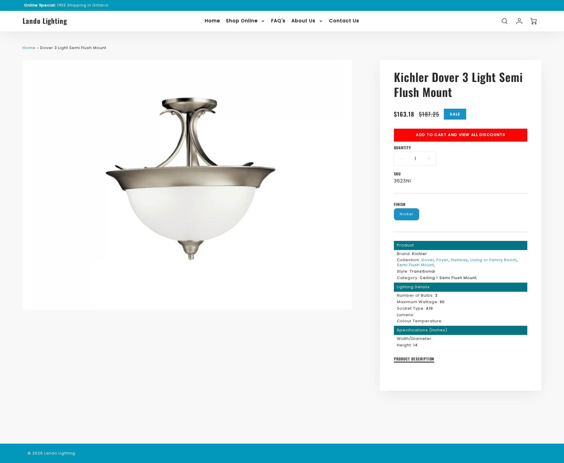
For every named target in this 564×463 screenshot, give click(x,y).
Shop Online (242, 21)
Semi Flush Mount (415, 265)
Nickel (406, 214)
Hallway (459, 260)
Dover (428, 260)
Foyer (443, 260)
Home (212, 21)
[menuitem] (212, 21)
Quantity (402, 147)
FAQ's (278, 21)
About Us (303, 21)
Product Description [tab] (414, 359)
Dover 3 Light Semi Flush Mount (73, 47)
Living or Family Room (493, 260)
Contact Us (344, 21)
